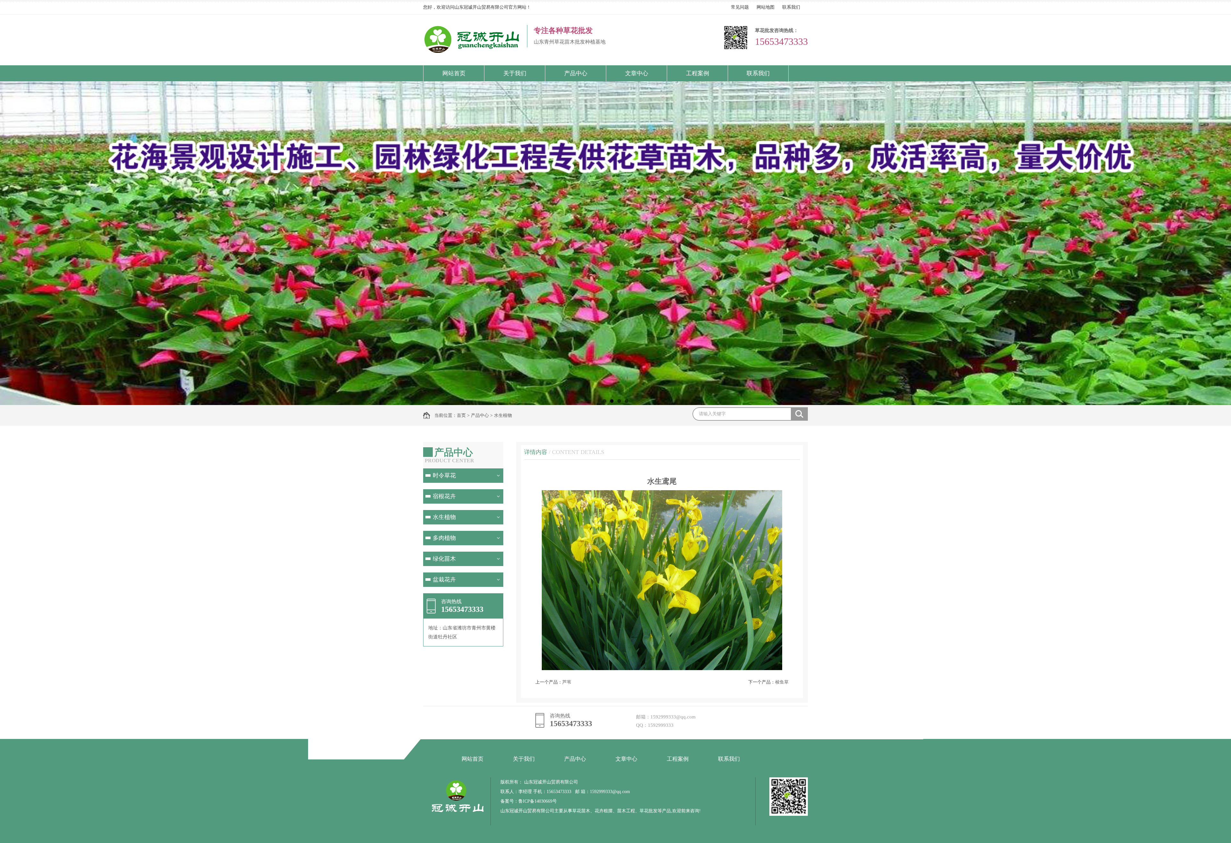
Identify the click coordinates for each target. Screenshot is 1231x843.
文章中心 (636, 73)
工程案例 (697, 73)
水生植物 (503, 415)
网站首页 (453, 73)
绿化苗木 (444, 558)
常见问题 (740, 7)
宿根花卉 (444, 496)
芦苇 (566, 682)
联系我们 (791, 7)
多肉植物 (444, 538)
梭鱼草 (782, 682)
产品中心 (575, 73)
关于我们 (514, 73)
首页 (461, 415)
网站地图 (766, 7)
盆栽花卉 (444, 579)
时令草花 (444, 475)
